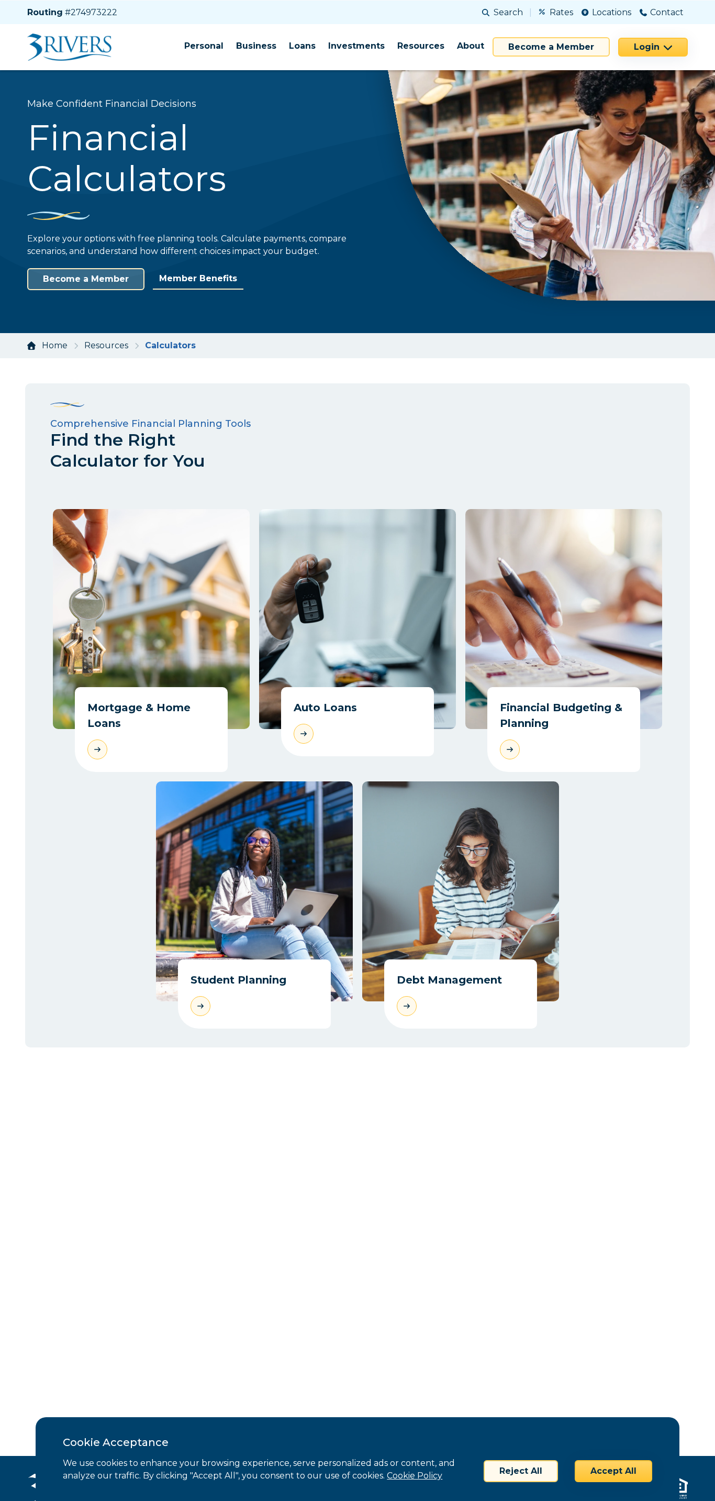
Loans (302, 46)
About (470, 46)
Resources (420, 46)
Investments (356, 46)
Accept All (613, 1471)
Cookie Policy (414, 1476)
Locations (611, 12)
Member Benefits (198, 278)
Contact (667, 12)
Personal (204, 46)
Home (55, 345)
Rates (561, 12)
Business (256, 46)
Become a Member (551, 47)
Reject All (520, 1471)
